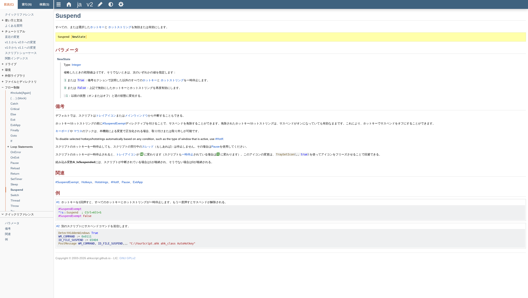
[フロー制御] (29, 87)
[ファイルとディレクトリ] (29, 81)
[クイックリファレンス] (29, 14)
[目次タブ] (9, 4)
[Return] (32, 173)
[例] (29, 239)
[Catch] (32, 103)
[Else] (32, 114)
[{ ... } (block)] (32, 98)
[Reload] (32, 168)
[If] (32, 141)
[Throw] (32, 206)
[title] (79, 4)
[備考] (29, 228)
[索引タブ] (26, 4)
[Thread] (32, 200)
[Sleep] (32, 184)
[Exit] (32, 119)
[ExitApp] (32, 125)
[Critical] (32, 109)
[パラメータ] (29, 223)
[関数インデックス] (29, 58)
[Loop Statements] (32, 146)
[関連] (29, 234)
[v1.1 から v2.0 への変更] (29, 42)
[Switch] (32, 195)
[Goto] (32, 135)
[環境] (29, 70)
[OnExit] (32, 157)
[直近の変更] (29, 37)
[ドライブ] (29, 64)
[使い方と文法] (29, 20)
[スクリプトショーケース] (29, 53)
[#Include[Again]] (32, 93)
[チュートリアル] (29, 31)
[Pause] (32, 163)
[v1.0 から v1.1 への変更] (29, 47)
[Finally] (32, 130)
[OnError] (32, 152)
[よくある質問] (29, 25)
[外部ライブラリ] (29, 75)
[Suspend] (32, 189)
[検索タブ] (44, 4)
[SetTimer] (32, 179)
